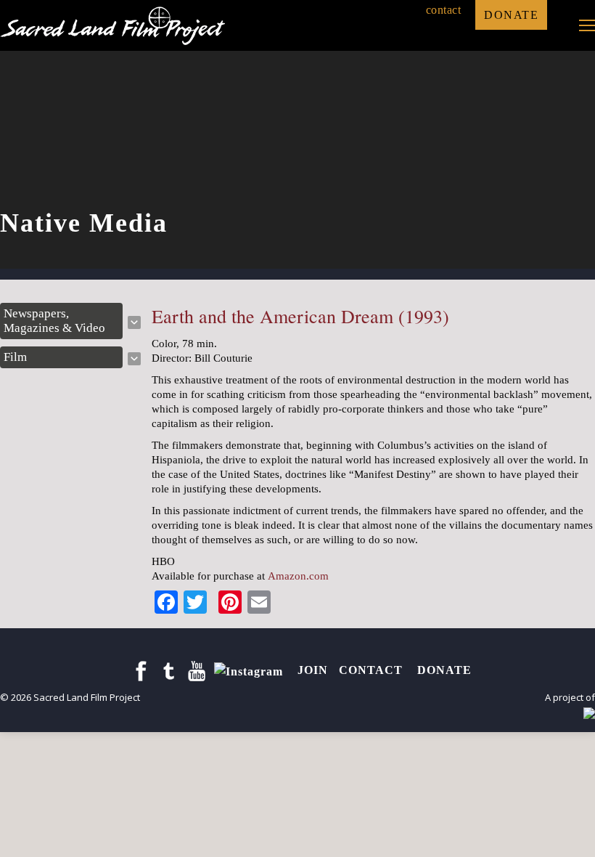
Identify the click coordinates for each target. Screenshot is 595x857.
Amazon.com (298, 576)
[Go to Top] (572, 834)
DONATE (511, 15)
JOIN (313, 670)
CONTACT (372, 670)
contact (443, 10)
